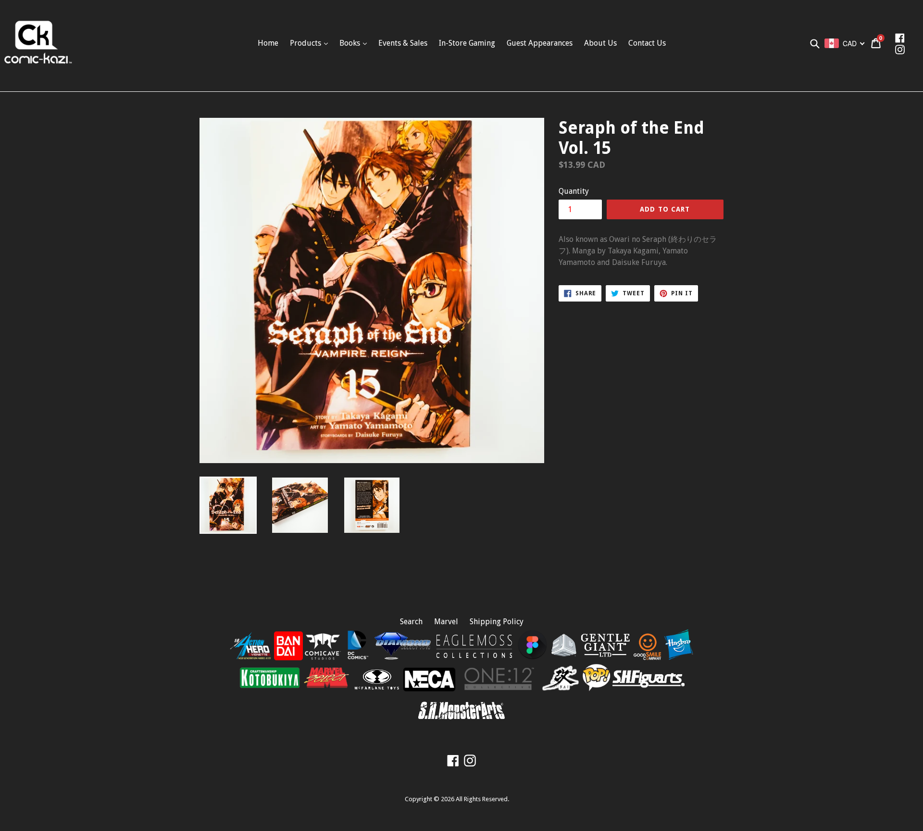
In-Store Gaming (467, 43)
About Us (600, 43)
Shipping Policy (497, 621)
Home (268, 43)
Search (411, 621)
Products (306, 43)
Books (350, 43)
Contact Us (647, 43)
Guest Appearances (540, 43)
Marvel (446, 621)
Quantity (574, 191)
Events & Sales (402, 43)
